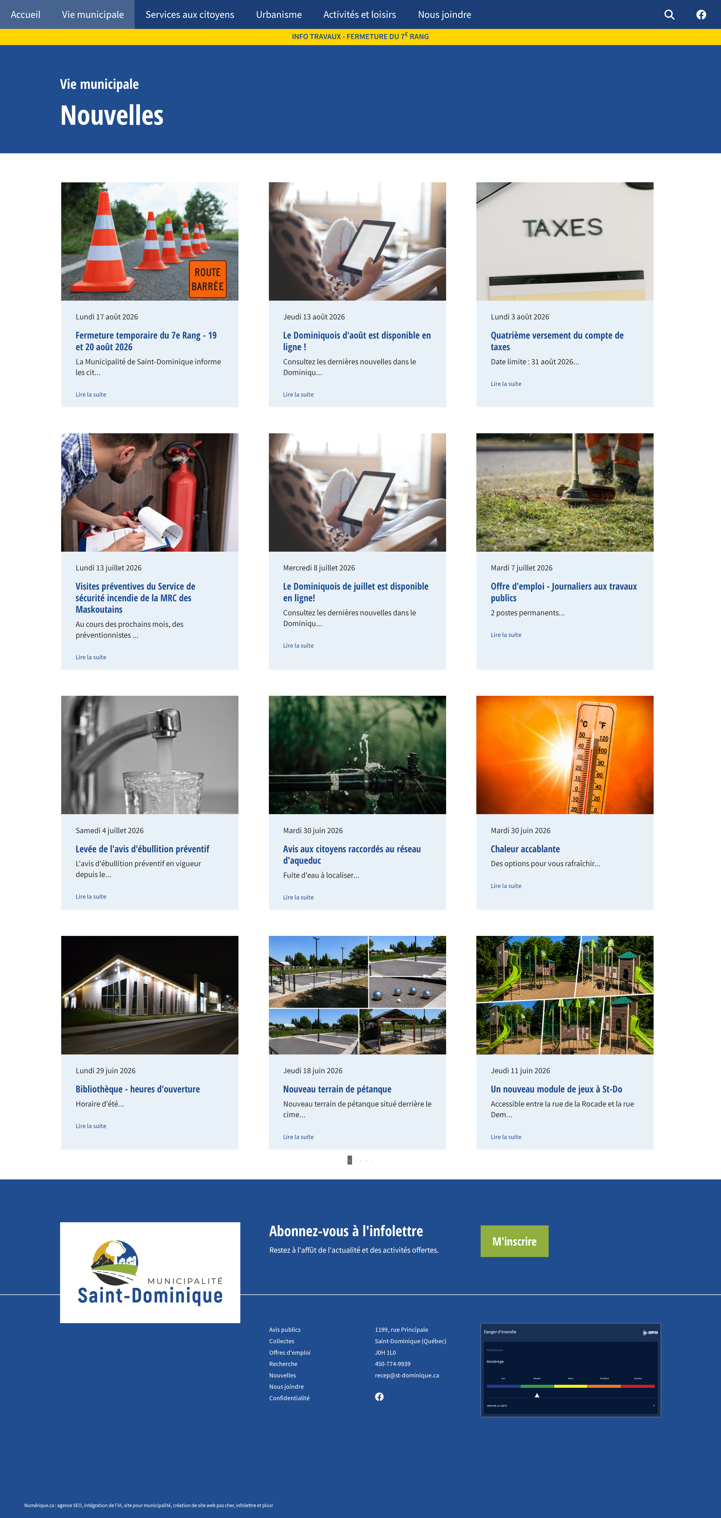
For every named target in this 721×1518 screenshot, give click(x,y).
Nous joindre (286, 1386)
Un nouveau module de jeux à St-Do (556, 1088)
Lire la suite (91, 394)
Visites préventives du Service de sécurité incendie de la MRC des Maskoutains (135, 598)
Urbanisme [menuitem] (279, 14)
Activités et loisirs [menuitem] (360, 14)
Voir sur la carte (497, 1406)
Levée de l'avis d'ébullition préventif (142, 848)
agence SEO (69, 1505)
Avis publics (285, 1329)
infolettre (246, 1505)
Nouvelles (282, 1375)
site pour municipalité (147, 1505)
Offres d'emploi (290, 1352)
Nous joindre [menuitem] (444, 14)
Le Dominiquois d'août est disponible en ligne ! (357, 341)
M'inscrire (514, 1241)
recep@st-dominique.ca (407, 1375)
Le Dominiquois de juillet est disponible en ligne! (355, 592)
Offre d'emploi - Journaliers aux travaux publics (564, 592)
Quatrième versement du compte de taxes (557, 341)
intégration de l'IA (103, 1505)
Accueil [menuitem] (26, 14)
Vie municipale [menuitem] (93, 14)
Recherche (283, 1364)
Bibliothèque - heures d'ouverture (138, 1088)
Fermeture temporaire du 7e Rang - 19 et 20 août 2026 (146, 341)
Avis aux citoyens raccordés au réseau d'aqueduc (352, 854)
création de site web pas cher (203, 1505)
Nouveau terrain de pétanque (337, 1088)
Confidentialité (289, 1398)
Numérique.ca (39, 1505)
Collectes (281, 1341)
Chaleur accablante (525, 848)
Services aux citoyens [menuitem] (190, 14)
